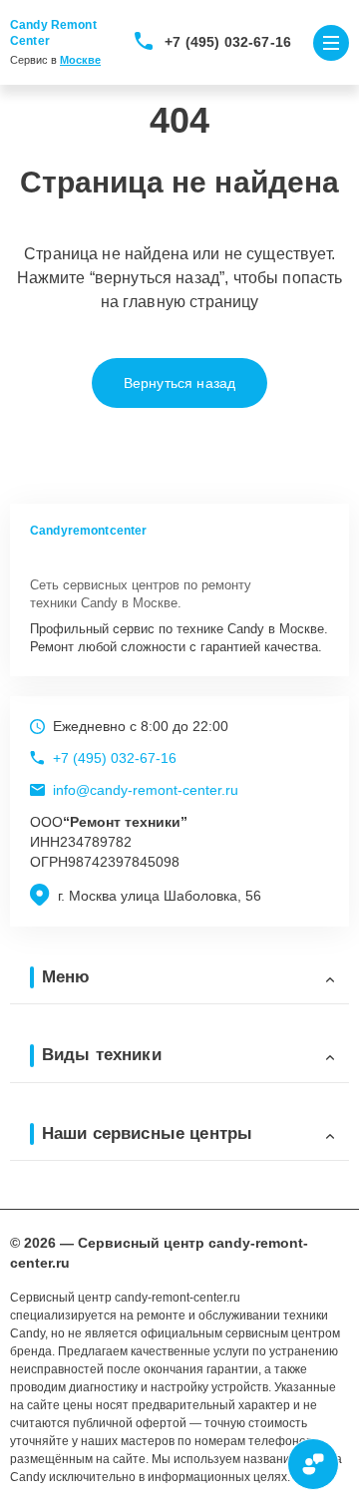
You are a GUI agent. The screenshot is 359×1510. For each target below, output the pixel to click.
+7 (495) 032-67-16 (228, 42)
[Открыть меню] (331, 43)
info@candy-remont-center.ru (145, 790)
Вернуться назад (179, 383)
